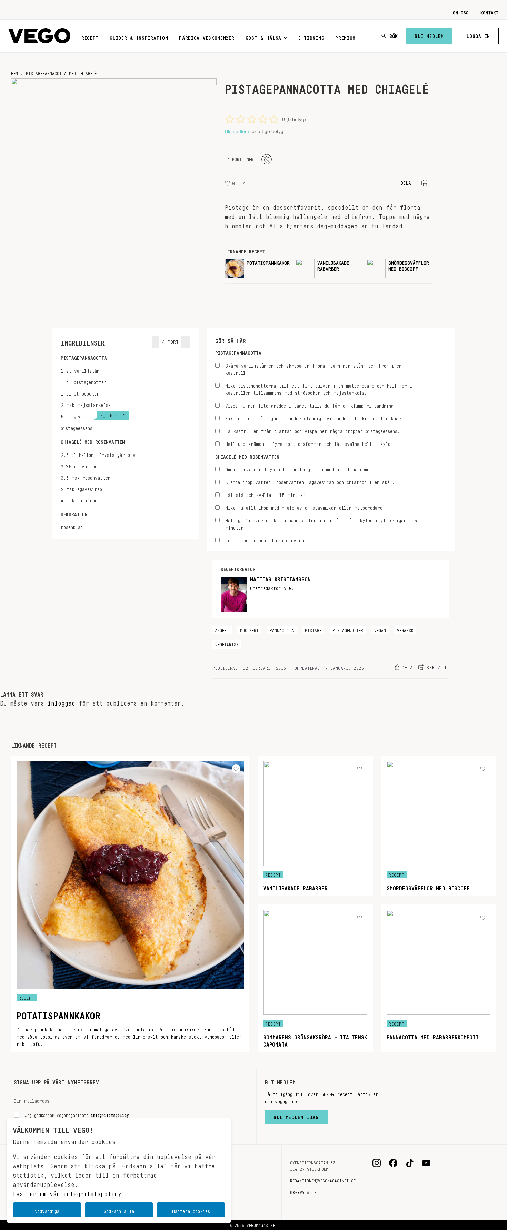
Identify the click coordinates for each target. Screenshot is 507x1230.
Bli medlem (429, 35)
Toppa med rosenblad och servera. (265, 539)
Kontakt (489, 11)
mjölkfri (249, 629)
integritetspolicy (110, 1114)
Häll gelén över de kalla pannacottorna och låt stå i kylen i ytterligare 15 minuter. (321, 523)
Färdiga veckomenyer (206, 36)
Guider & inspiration (139, 36)
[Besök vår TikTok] (410, 1163)
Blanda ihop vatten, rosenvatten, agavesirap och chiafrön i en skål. (310, 481)
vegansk (405, 629)
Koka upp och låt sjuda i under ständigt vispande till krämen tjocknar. (314, 417)
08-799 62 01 (304, 1191)
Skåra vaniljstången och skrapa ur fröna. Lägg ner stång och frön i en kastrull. (313, 368)
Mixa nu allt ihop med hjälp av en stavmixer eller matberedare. (305, 506)
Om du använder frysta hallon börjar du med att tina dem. (297, 468)
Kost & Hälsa (263, 36)
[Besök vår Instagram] (376, 1163)
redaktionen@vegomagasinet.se (323, 1179)
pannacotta (282, 629)
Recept (90, 36)
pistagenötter (347, 629)
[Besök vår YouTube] (426, 1163)
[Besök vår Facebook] (393, 1163)
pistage (313, 629)
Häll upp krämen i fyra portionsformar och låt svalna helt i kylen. (310, 443)
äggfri (222, 629)
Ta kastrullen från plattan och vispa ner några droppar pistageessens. (312, 430)
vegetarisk (227, 643)
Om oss (461, 11)
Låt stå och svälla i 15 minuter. (266, 494)
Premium (345, 36)
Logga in (478, 35)
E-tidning (311, 36)
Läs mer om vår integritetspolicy (67, 1192)
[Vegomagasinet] (39, 36)
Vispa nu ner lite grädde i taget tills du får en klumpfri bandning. (310, 404)
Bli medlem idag (296, 1115)
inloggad (61, 701)
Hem (14, 72)
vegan (380, 629)
